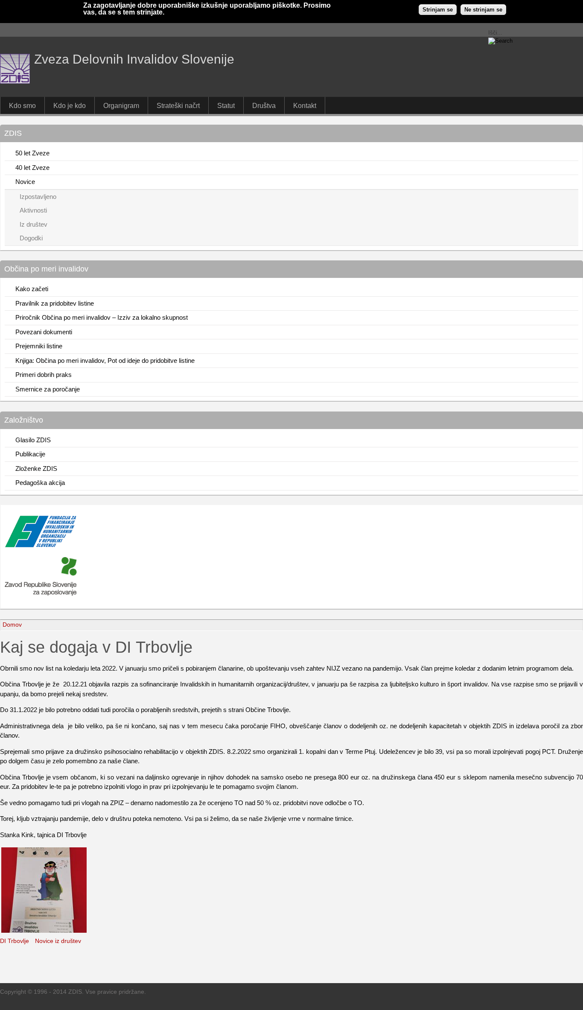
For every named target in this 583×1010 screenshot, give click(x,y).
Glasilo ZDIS (33, 440)
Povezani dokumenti (43, 332)
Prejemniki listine (38, 346)
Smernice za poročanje (47, 389)
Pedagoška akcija (40, 482)
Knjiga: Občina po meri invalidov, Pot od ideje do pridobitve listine (105, 360)
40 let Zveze (32, 167)
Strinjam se (438, 9)
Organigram (121, 105)
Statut (226, 105)
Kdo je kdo (69, 105)
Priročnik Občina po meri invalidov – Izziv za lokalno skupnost (101, 317)
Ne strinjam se (483, 9)
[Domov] (15, 81)
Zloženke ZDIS (36, 468)
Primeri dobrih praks (43, 374)
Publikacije (30, 454)
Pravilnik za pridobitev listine (54, 303)
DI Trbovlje (14, 941)
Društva (264, 105)
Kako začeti (31, 288)
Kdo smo (22, 105)
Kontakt (304, 105)
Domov (12, 625)
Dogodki (31, 238)
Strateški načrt (178, 105)
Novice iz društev (58, 941)
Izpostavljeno (38, 196)
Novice (25, 181)
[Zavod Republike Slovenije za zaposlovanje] (41, 545)
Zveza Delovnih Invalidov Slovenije (134, 59)
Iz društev (33, 224)
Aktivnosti (33, 210)
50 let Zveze (32, 153)
